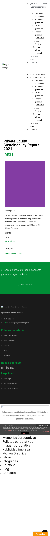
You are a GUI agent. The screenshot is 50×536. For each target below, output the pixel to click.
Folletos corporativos (18, 442)
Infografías (39, 53)
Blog (32, 126)
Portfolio (34, 56)
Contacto (34, 62)
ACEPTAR (25, 433)
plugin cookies (45, 431)
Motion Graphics (14, 453)
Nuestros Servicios (38, 7)
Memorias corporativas (14, 253)
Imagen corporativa (16, 445)
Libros (37, 50)
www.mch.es (10, 241)
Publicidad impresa (16, 449)
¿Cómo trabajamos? (38, 74)
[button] (36, 67)
